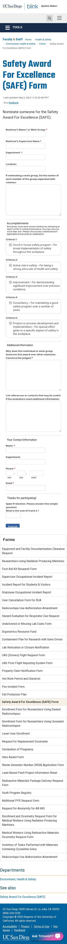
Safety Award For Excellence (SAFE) (22, 897)
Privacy (25, 926)
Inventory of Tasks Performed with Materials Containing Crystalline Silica (30, 847)
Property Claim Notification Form (22, 671)
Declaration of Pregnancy (17, 749)
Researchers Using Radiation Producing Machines (33, 561)
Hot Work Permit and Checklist (21, 678)
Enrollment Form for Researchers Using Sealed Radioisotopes (31, 711)
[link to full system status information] (61, 6)
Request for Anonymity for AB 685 (23, 808)
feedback (14, 102)
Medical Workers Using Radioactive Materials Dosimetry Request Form (30, 835)
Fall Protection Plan (14, 694)
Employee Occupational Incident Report (26, 592)
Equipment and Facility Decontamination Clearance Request (33, 551)
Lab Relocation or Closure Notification (25, 647)
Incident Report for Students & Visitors (26, 584)
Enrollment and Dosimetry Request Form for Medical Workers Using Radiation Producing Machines (29, 820)
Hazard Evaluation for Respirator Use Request (30, 616)
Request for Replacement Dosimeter (25, 741)
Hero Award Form (13, 757)
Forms (42, 43)
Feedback (19, 930)
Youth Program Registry (16, 793)
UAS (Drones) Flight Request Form (23, 655)
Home (28, 39)
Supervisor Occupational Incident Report (27, 576)
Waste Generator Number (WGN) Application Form (33, 765)
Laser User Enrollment (16, 733)
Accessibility (10, 926)
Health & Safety (43, 39)
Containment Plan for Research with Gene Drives (32, 639)
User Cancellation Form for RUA (21, 600)
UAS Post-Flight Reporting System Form (27, 663)
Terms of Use (41, 926)
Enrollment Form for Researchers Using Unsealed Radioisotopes (33, 723)
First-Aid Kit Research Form (19, 569)
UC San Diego (10, 8)
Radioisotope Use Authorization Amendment (29, 608)
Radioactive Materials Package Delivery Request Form (32, 783)
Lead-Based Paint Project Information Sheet (29, 772)
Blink (28, 11)
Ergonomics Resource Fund (19, 631)
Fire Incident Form (13, 686)
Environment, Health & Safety (20, 43)
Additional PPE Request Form (20, 800)
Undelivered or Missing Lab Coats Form (27, 623)
